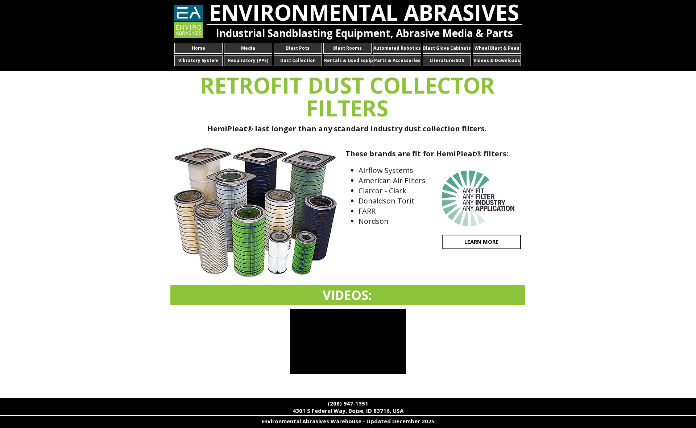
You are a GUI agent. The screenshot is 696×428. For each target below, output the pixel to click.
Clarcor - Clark (382, 191)
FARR (367, 211)
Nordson (374, 221)
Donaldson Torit (386, 201)
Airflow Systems (386, 170)
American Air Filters (392, 180)
